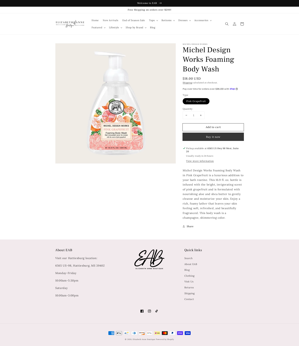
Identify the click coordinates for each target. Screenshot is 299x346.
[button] (227, 24)
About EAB (190, 264)
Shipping (187, 82)
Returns (189, 287)
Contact (189, 299)
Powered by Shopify (165, 339)
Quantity (188, 108)
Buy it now (213, 136)
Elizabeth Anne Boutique (144, 339)
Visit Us (189, 281)
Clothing (189, 275)
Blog (187, 269)
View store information (200, 160)
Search (188, 258)
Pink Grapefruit (196, 101)
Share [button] (190, 226)
